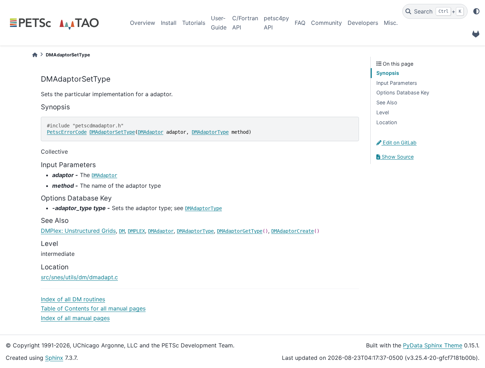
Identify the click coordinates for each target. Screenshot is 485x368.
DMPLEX (136, 231)
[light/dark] (476, 11)
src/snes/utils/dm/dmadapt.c (79, 277)
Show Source (397, 157)
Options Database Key (402, 92)
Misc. (391, 22)
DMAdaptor (150, 132)
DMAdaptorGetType (239, 231)
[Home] (34, 55)
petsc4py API (276, 23)
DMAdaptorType (210, 132)
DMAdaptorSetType (112, 132)
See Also (386, 102)
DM (122, 231)
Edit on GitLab (398, 142)
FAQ (300, 22)
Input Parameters (396, 83)
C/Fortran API (245, 23)
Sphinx (54, 357)
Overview (142, 22)
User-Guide (219, 23)
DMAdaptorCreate (292, 231)
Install (168, 22)
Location (386, 122)
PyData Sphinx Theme (432, 345)
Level (382, 112)
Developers (363, 22)
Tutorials (193, 22)
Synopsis (387, 73)
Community (326, 22)
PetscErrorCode (67, 132)
